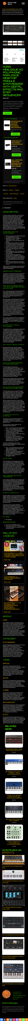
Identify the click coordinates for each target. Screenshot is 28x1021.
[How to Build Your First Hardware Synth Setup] (13, 860)
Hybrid (6, 194)
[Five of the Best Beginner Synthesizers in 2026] (13, 971)
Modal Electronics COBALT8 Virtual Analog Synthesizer (14, 797)
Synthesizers (10, 9)
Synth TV (8, 852)
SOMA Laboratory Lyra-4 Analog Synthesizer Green (14, 843)
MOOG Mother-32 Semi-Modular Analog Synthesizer (17, 142)
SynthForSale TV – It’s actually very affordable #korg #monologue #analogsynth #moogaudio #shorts (12, 606)
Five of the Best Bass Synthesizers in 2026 (13, 935)
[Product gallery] (14, 28)
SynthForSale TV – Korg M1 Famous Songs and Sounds (12, 578)
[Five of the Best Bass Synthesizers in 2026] (13, 922)
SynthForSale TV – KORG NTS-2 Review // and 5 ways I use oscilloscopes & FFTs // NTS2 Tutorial (14, 555)
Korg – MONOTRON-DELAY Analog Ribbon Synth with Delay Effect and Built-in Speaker (17, 163)
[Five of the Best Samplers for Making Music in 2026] (13, 895)
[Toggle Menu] (23, 3)
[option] (10, 43)
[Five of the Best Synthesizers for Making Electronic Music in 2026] (13, 946)
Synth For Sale (12, 3)
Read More (7, 113)
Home (3, 9)
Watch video (7, 559)
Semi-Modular (14, 194)
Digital (17, 190)
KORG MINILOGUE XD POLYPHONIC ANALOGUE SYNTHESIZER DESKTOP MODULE (16, 124)
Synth (22, 194)
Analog (11, 190)
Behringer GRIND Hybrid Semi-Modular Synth (14, 750)
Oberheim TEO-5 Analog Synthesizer (14, 820)
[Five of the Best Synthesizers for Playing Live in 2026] (13, 875)
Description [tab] (7, 208)
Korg (16, 9)
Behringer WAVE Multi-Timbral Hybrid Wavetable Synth (14, 773)
